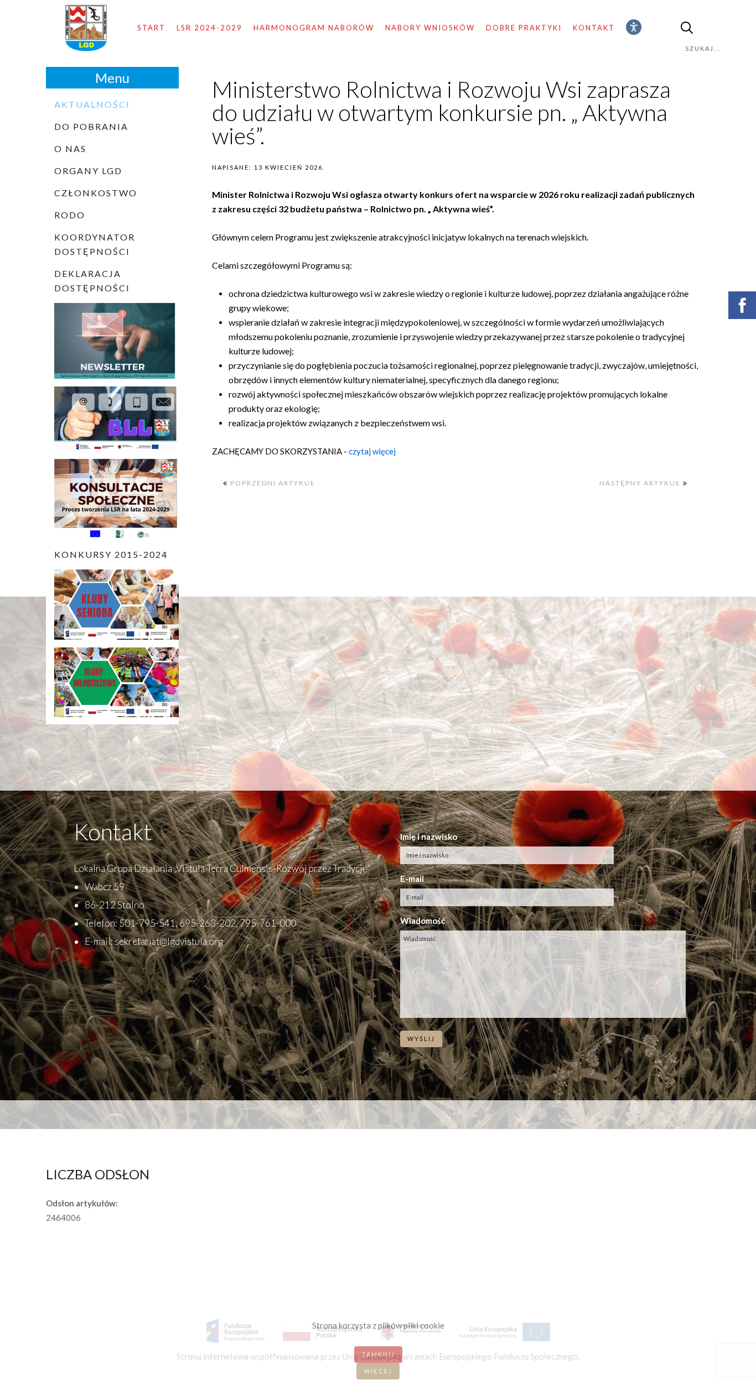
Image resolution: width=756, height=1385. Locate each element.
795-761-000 (268, 923)
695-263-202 (207, 923)
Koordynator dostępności (94, 244)
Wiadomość (422, 921)
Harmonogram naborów (313, 27)
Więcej (378, 1370)
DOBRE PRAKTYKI (524, 27)
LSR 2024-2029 (209, 27)
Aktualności (92, 104)
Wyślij (421, 1038)
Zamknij (378, 1354)
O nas (70, 148)
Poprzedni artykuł (271, 483)
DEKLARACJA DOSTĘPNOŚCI (92, 280)
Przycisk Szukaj (686, 28)
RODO (69, 215)
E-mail (412, 879)
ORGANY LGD (88, 170)
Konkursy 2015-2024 (111, 554)
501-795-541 (147, 923)
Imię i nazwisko (428, 837)
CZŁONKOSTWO (95, 192)
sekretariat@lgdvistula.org (169, 941)
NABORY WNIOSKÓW (430, 27)
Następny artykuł (641, 483)
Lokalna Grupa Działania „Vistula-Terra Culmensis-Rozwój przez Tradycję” (222, 868)
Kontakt (594, 27)
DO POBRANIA (91, 126)
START (151, 27)
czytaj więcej (371, 451)
